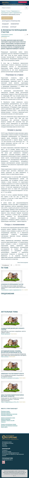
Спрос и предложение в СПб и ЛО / (10, 402)
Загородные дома (7, 442)
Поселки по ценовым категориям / (10, 378)
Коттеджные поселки (7, 443)
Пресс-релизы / (5, 356)
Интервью (5, 27)
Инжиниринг (15, 24)
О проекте (4, 450)
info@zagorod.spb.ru (7, 459)
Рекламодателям (7, 458)
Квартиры (4, 446)
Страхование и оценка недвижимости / (11, 290)
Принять (14, 475)
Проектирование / (6, 334)
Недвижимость (7, 18)
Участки (4, 444)
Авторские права (6, 451)
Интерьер (13, 27)
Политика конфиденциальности (10, 453)
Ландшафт (5, 24)
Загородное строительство (11, 21)
